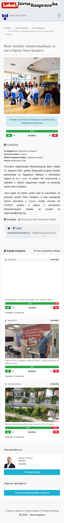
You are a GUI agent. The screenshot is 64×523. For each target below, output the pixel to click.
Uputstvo (20, 510)
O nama (9, 510)
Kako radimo (32, 510)
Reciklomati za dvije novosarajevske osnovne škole (29, 299)
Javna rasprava (21, 28)
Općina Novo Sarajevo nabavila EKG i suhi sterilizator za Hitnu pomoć (32, 362)
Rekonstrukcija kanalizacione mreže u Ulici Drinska (29, 424)
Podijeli (17, 228)
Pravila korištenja (50, 510)
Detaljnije (11, 219)
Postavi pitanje (32, 472)
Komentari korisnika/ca (19, 233)
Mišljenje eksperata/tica (44, 234)
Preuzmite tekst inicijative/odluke (38, 219)
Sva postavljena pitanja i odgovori (32, 492)
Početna (7, 28)
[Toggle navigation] (59, 16)
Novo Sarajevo (39, 28)
